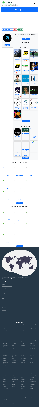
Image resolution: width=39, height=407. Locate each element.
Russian (3, 303)
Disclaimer (3, 291)
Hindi (3, 300)
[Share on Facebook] (22, 42)
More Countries (4, 317)
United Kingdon (4, 312)
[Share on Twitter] (29, 42)
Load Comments (25, 157)
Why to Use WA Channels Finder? (7, 286)
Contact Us (3, 293)
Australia (3, 313)
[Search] (35, 3)
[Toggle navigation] (26, 3)
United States (4, 310)
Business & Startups (7, 29)
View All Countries (19, 202)
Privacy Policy (4, 288)
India (15, 29)
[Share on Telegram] (27, 42)
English (20, 29)
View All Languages (19, 245)
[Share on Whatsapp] (25, 42)
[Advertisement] (19, 20)
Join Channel (7, 45)
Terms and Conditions (5, 289)
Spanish (3, 301)
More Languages (4, 305)
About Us (3, 284)
